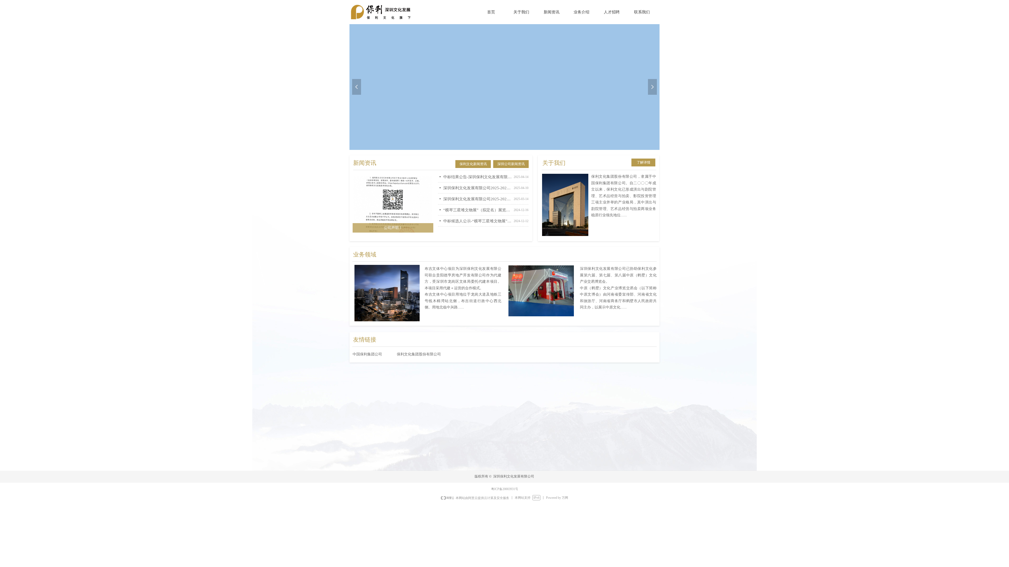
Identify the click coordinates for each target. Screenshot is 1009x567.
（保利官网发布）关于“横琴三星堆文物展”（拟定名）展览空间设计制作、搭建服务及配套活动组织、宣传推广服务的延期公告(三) (477, 227)
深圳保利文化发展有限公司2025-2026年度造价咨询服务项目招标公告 (477, 194)
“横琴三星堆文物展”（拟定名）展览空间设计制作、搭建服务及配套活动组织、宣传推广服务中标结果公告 (477, 205)
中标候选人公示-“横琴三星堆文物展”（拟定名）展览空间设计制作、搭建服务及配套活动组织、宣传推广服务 (477, 216)
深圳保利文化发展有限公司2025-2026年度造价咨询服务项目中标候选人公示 (477, 183)
